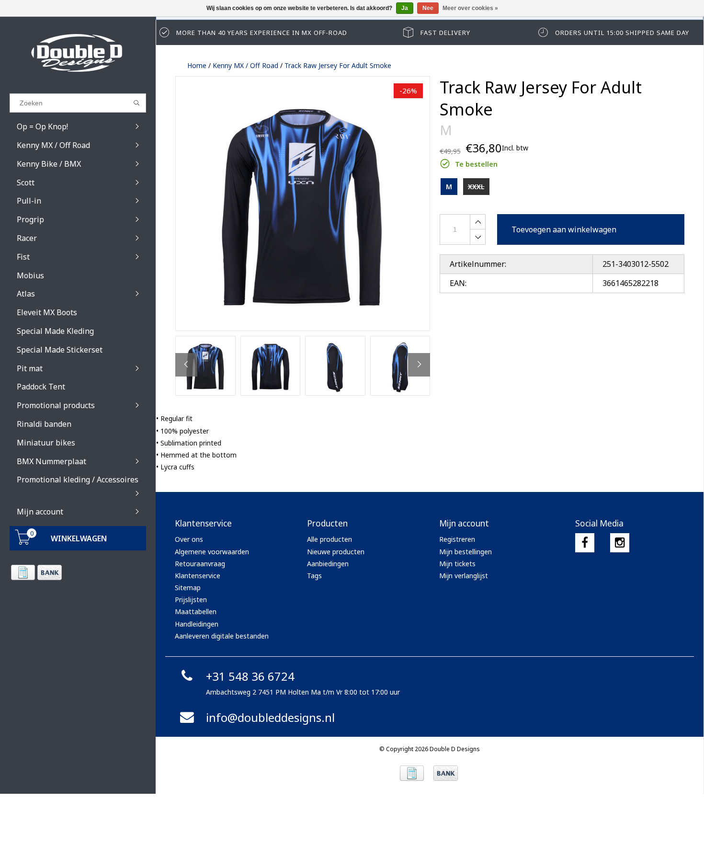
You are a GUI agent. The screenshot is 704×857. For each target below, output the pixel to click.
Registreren (457, 539)
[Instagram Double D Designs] (619, 542)
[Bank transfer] (49, 572)
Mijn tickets (457, 563)
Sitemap (188, 587)
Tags (314, 575)
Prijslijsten (191, 599)
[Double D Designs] (78, 53)
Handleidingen (196, 623)
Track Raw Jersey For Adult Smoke (337, 65)
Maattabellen (195, 611)
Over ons (189, 539)
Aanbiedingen (328, 563)
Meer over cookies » (470, 8)
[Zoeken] (136, 103)
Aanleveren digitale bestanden (222, 635)
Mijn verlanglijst (463, 575)
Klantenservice (197, 575)
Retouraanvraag (200, 563)
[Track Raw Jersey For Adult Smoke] (303, 204)
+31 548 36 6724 (250, 676)
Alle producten (329, 539)
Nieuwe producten (335, 551)
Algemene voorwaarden (212, 551)
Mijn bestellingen (465, 551)
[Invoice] (22, 572)
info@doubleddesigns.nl (270, 717)
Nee (427, 8)
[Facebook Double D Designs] (584, 542)
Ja (404, 8)
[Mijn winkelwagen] (23, 542)
